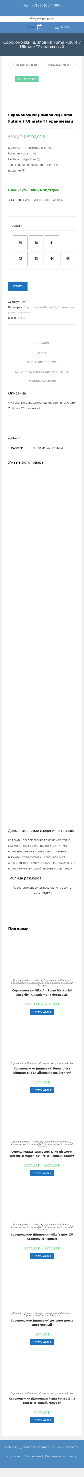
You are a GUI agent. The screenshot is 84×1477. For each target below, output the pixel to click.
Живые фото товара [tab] (42, 362)
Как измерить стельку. (61, 1456)
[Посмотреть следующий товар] (73, 65)
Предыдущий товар (26, 64)
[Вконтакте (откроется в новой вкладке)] (21, 13)
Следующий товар (58, 64)
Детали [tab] (42, 352)
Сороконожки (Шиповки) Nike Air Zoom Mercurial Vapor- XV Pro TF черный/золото (41, 1154)
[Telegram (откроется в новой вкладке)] (66, 13)
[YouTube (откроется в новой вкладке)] (46, 13)
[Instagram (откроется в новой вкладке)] (34, 13)
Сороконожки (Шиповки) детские (55, 984)
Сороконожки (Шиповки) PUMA (56, 1063)
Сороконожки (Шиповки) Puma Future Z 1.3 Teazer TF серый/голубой (42, 1401)
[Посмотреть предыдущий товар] (11, 65)
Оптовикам (33, 1456)
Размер (16, 225)
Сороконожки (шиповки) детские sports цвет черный (42, 1322)
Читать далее (41, 1011)
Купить (17, 286)
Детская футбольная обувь (27, 980)
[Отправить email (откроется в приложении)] (58, 13)
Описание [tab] (42, 343)
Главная (10, 1447)
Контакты (13, 1456)
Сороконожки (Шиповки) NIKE (27, 983)
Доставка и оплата (33, 1447)
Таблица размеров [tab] (42, 381)
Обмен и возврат (63, 1447)
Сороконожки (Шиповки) (40, 307)
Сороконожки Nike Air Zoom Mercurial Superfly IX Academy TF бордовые (42, 992)
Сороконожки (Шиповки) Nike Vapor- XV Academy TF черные (42, 1236)
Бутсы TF (23, 318)
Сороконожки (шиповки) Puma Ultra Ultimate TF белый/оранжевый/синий (42, 1070)
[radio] (20, 243)
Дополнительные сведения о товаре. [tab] (42, 371)
